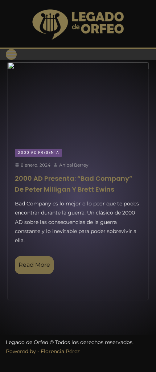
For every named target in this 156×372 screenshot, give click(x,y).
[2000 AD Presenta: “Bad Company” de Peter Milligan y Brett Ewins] (78, 101)
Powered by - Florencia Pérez (43, 351)
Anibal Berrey (74, 165)
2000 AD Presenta (38, 152)
